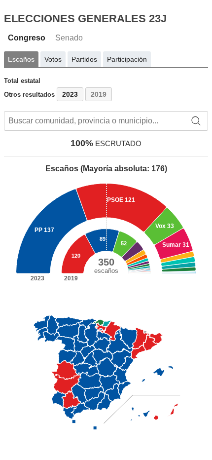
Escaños (21, 59)
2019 (98, 94)
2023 (70, 94)
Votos (53, 59)
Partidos (84, 59)
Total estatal (22, 80)
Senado (69, 38)
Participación (127, 59)
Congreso (26, 38)
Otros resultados (29, 94)
